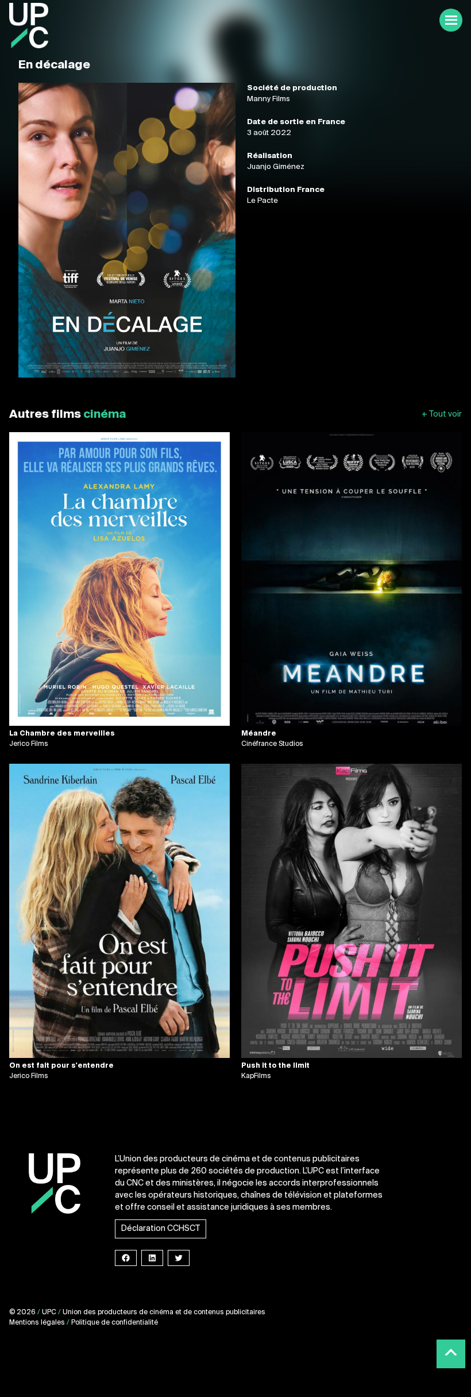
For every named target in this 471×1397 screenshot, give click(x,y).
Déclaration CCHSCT (160, 1229)
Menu (450, 20)
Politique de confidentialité (114, 1322)
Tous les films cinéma (442, 415)
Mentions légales (37, 1322)
